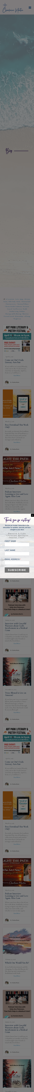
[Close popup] (32, 515)
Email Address (12, 559)
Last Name (10, 550)
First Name (10, 541)
